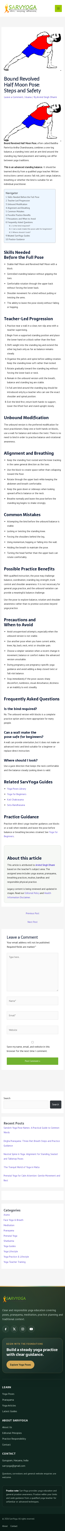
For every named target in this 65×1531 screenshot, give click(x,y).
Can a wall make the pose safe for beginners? (32, 229)
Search (7, 1098)
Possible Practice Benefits (19, 215)
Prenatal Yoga (10, 1235)
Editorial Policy (32, 893)
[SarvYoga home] (14, 1299)
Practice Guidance (17, 239)
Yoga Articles (9, 1405)
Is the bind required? (21, 225)
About (5, 1526)
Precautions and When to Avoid (21, 218)
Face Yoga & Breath (13, 1219)
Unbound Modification (17, 204)
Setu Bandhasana (16, 805)
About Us (7, 1427)
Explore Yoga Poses (20, 1364)
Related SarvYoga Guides (19, 235)
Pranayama (9, 1230)
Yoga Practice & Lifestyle (16, 1256)
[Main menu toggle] (58, 8)
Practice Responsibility (14, 1438)
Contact (6, 1444)
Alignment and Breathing (19, 207)
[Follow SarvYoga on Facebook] (5, 1329)
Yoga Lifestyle (11, 1251)
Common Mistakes (16, 211)
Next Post (33, 921)
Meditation (9, 1225)
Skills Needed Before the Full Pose (23, 197)
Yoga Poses (8, 1393)
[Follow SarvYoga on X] (14, 1329)
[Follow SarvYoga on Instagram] (22, 1329)
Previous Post (32, 913)
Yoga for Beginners (16, 794)
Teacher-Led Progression (19, 200)
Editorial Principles (12, 1432)
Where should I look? (21, 232)
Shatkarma (9, 1240)
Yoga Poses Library (16, 788)
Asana (28, 97)
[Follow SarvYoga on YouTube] (31, 1329)
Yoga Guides (10, 1246)
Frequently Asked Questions (20, 222)
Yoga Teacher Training (15, 1261)
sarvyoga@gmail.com (13, 1465)
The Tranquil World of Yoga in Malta (21, 1167)
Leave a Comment (13, 97)
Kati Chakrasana (15, 799)
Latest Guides (9, 1411)
